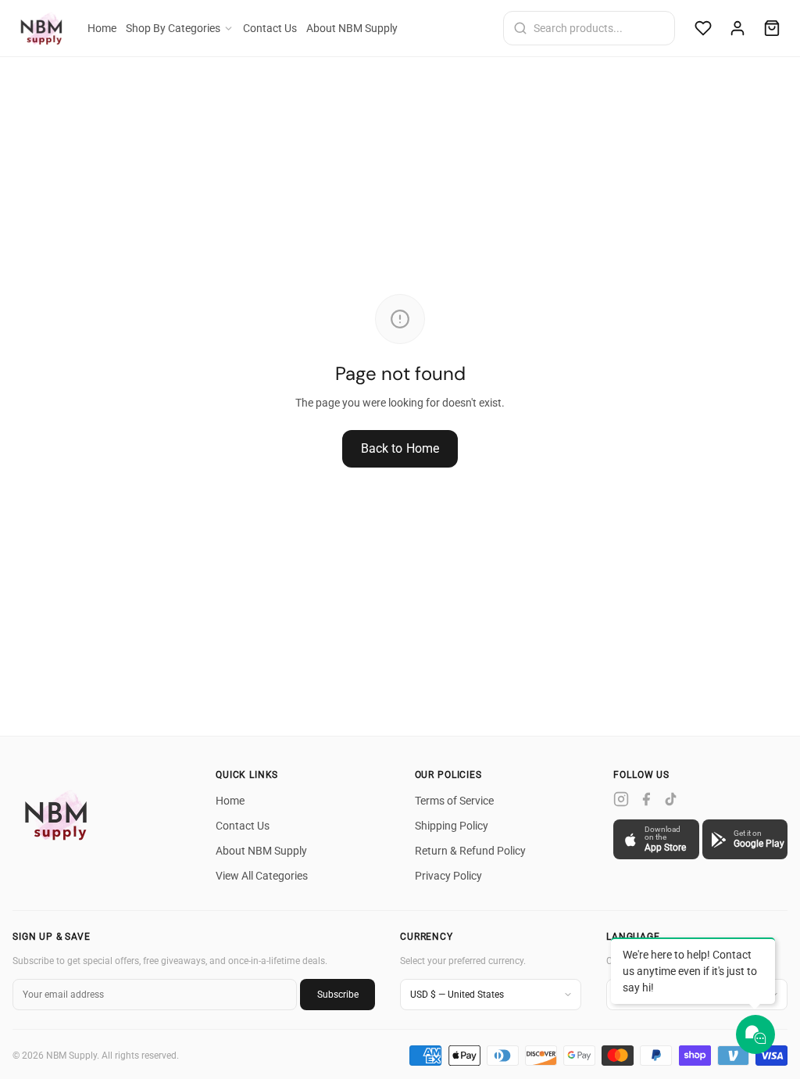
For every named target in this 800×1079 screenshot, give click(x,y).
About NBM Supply (352, 28)
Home (102, 28)
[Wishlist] (703, 28)
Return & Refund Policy (470, 850)
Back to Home (400, 448)
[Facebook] (646, 799)
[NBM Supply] (59, 815)
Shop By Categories (173, 28)
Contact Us (270, 28)
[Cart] (772, 28)
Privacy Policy (448, 875)
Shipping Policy (451, 825)
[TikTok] (671, 799)
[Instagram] (621, 799)
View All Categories (262, 875)
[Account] (737, 28)
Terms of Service (454, 800)
